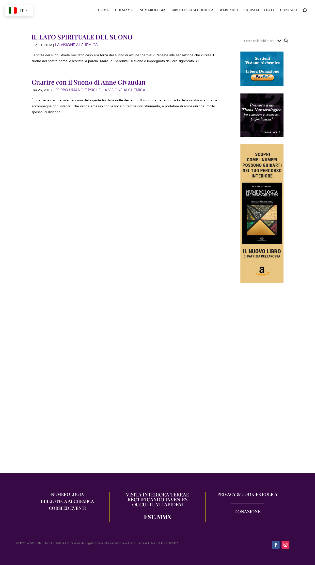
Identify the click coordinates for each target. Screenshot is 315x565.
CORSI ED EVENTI (259, 10)
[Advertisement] (262, 380)
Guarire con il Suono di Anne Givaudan (88, 82)
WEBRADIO (229, 10)
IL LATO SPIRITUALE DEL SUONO (82, 37)
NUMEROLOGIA (152, 10)
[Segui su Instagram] (285, 545)
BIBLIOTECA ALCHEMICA (192, 10)
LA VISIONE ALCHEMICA (76, 44)
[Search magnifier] (286, 40)
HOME (103, 10)
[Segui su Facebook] (276, 545)
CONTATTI (288, 10)
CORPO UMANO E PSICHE (78, 90)
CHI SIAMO (124, 10)
